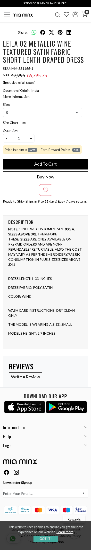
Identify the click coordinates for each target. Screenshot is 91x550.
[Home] (23, 15)
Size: (6, 104)
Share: (23, 32)
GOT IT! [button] (46, 539)
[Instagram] (16, 473)
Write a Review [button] (25, 376)
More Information (16, 96)
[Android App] (66, 407)
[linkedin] (69, 32)
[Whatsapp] (34, 32)
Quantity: (10, 130)
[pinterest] (60, 32)
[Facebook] (6, 473)
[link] (57, 14)
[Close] (85, 5)
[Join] (82, 493)
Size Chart (11, 122)
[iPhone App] (24, 407)
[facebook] (42, 32)
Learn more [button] (65, 532)
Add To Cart (45, 164)
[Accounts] (75, 14)
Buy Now (45, 176)
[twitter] (51, 32)
